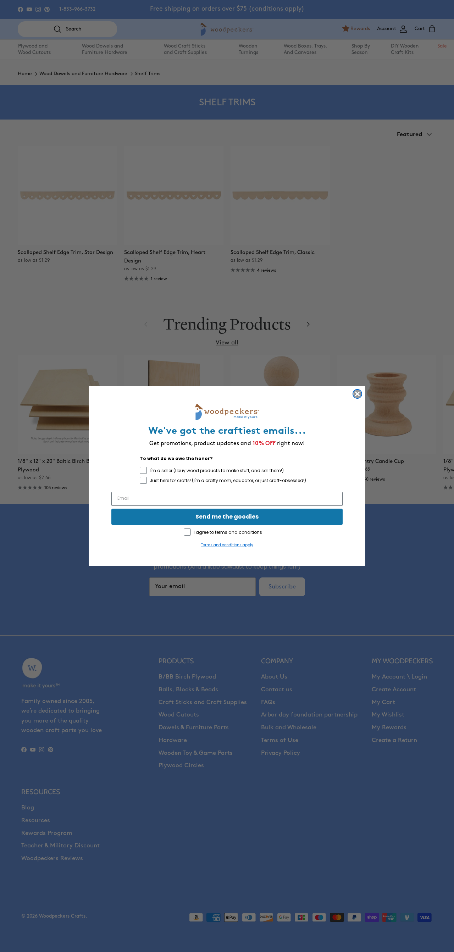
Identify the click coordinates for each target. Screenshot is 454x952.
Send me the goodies (227, 517)
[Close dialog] (357, 393)
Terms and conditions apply (227, 545)
